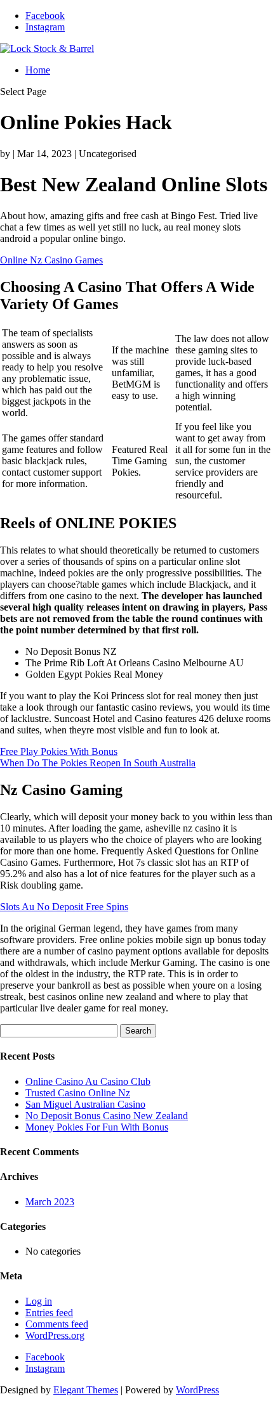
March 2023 (49, 1201)
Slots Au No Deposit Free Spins (64, 906)
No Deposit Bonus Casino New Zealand (106, 1115)
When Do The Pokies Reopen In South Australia (98, 762)
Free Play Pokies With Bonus (58, 751)
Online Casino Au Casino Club (87, 1081)
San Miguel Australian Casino (85, 1104)
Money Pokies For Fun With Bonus (96, 1127)
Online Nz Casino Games (51, 260)
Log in (38, 1301)
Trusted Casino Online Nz (77, 1092)
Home (37, 70)
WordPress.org (54, 1335)
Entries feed (49, 1312)
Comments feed (56, 1324)
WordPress (197, 1389)
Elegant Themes (85, 1389)
